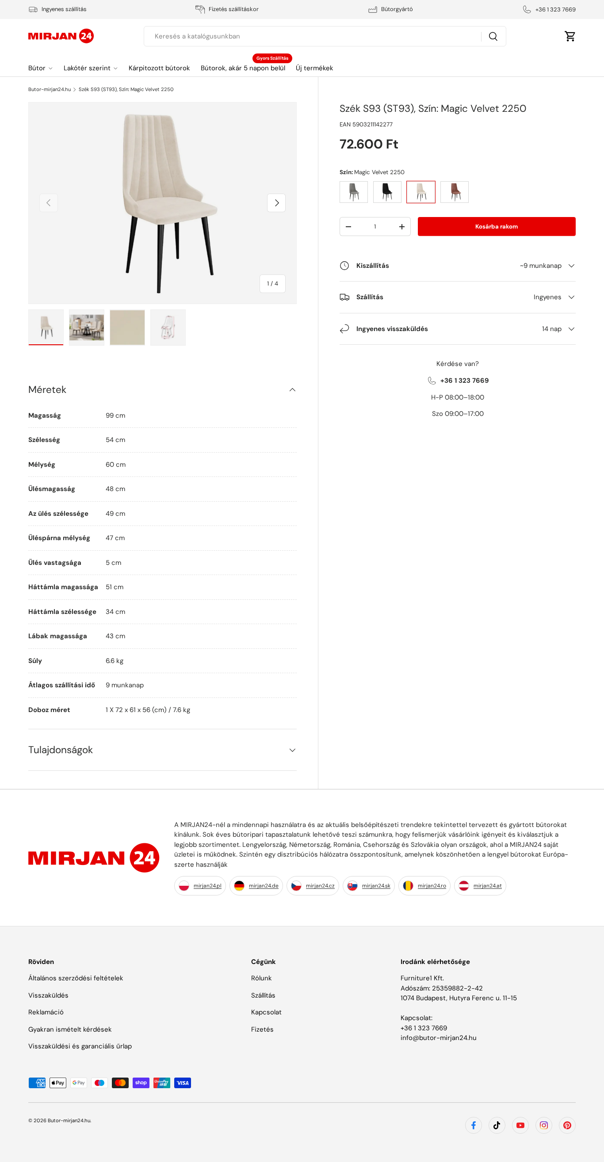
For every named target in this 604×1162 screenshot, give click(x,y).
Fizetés (262, 1029)
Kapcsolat (266, 1012)
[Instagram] (543, 1125)
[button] (570, 36)
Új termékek (314, 68)
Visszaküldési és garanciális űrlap (80, 1046)
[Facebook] (473, 1125)
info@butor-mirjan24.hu (439, 1037)
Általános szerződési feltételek (75, 978)
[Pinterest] (567, 1125)
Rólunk (261, 978)
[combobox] (325, 36)
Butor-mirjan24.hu (49, 89)
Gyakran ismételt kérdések (70, 1029)
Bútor (37, 68)
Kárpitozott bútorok (159, 68)
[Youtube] (520, 1125)
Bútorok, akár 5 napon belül (243, 68)
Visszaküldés (48, 995)
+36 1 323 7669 (424, 1028)
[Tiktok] (497, 1125)
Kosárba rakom (496, 226)
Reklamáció (46, 1012)
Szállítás (263, 995)
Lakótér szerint (87, 68)
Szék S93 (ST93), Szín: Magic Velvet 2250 (126, 89)
